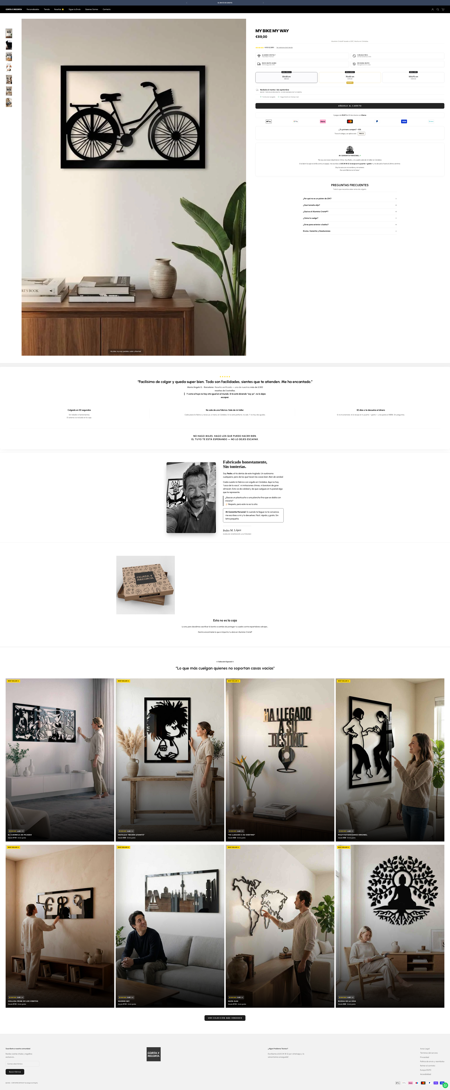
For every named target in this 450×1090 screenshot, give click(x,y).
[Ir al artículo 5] (9, 102)
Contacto (107, 9)
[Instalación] (9, 68)
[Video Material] (9, 45)
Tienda (47, 9)
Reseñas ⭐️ (59, 9)
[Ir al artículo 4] (9, 91)
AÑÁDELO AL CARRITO (350, 106)
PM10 (361, 134)
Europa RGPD (425, 1070)
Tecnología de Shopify (31, 1083)
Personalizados (33, 9)
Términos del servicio (429, 1053)
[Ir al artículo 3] (9, 79)
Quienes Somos (91, 9)
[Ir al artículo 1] (9, 33)
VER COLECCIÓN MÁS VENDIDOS (225, 1018)
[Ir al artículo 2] (9, 56)
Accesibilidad (425, 1074)
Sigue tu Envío (75, 9)
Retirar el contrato (427, 1066)
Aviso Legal (424, 1049)
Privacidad (424, 1057)
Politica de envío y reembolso (432, 1061)
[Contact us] (445, 1085)
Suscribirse (15, 1072)
